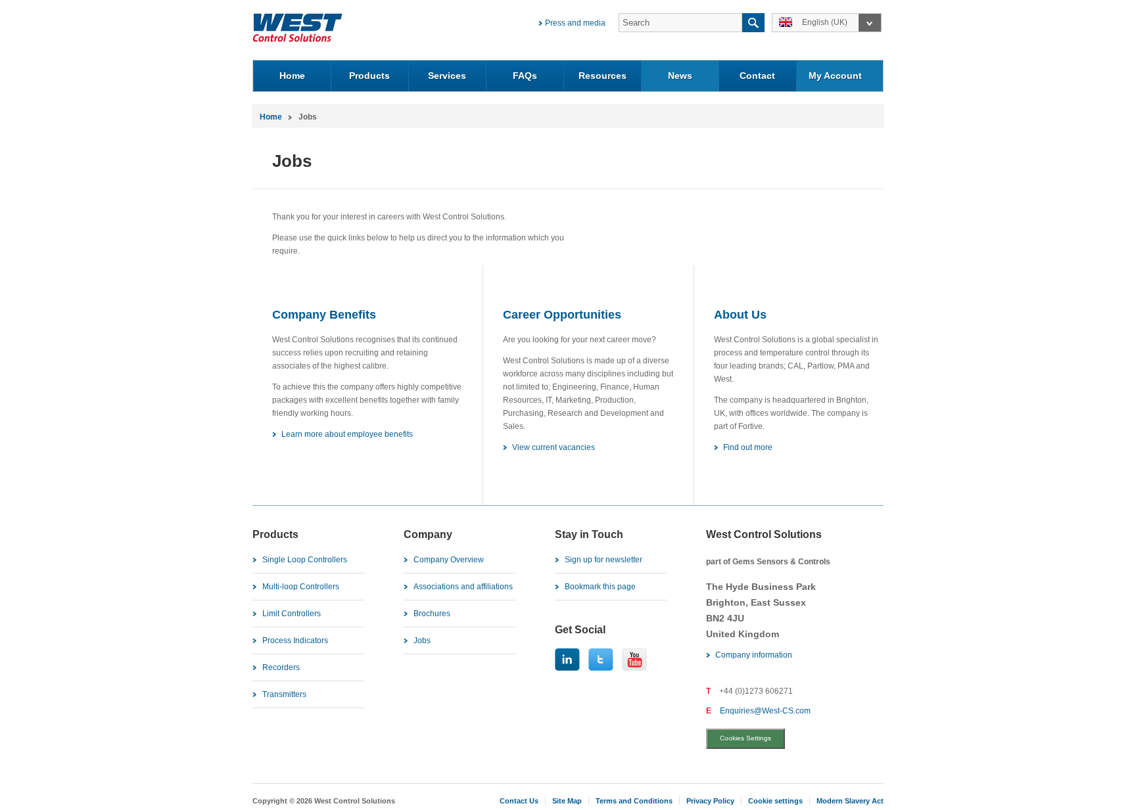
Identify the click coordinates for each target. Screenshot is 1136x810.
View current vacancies (553, 447)
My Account (835, 75)
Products (369, 75)
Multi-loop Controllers (300, 586)
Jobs (422, 640)
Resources (603, 75)
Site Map (567, 801)
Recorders (281, 667)
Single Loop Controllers (304, 559)
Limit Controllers (291, 613)
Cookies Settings (745, 738)
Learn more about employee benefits (347, 434)
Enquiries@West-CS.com (765, 710)
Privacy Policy (710, 801)
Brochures (432, 613)
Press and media (575, 23)
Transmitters (284, 694)
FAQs (525, 75)
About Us (740, 314)
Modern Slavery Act (850, 801)
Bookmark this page (600, 586)
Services (447, 75)
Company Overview (449, 559)
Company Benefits (324, 314)
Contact (757, 75)
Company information (753, 655)
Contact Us (519, 801)
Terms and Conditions (634, 801)
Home (292, 75)
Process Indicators (295, 640)
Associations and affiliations (463, 586)
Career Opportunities (562, 314)
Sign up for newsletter (603, 559)
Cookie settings (775, 801)
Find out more (747, 447)
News (680, 75)
